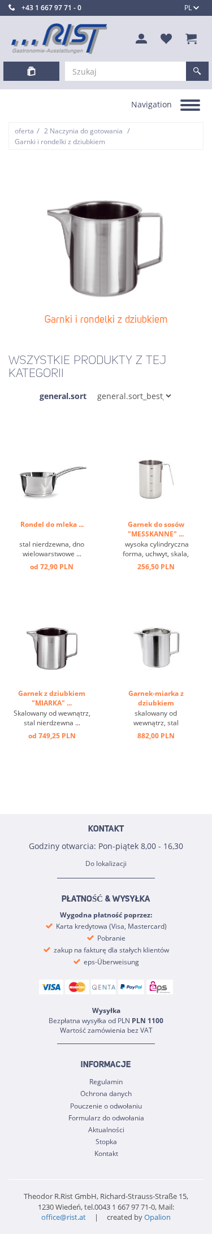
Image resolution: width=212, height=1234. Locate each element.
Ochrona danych (106, 1093)
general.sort (63, 396)
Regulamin (106, 1081)
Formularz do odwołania (106, 1118)
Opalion (157, 1217)
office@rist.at (63, 1217)
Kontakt (106, 1153)
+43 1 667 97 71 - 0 (51, 7)
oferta (24, 131)
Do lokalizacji (106, 863)
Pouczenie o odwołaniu (106, 1106)
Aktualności (106, 1130)
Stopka (106, 1141)
